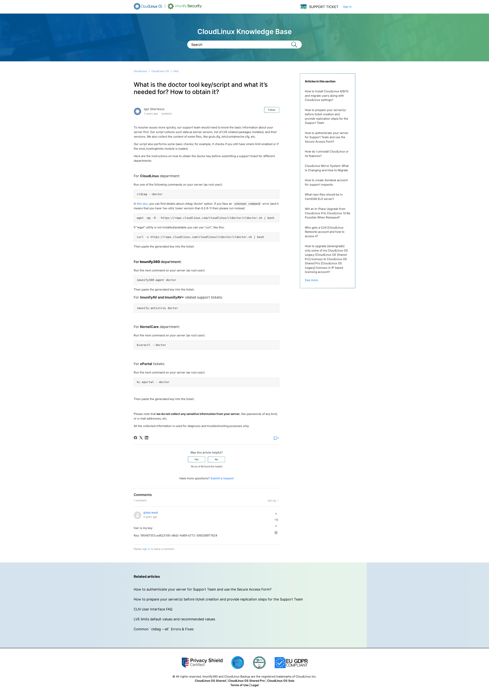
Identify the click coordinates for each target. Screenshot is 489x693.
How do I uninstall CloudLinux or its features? (327, 154)
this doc (142, 203)
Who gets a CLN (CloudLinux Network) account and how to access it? (324, 232)
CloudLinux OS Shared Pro (246, 680)
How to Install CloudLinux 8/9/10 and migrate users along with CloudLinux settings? (326, 95)
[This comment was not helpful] (276, 526)
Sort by (272, 500)
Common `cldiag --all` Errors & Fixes (163, 629)
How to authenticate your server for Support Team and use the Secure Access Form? (326, 137)
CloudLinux (140, 71)
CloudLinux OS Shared (210, 680)
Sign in (347, 6)
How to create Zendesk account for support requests (326, 182)
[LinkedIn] (146, 437)
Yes (196, 459)
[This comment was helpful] (276, 513)
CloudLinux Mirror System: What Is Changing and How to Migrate (327, 168)
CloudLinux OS (160, 71)
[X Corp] (141, 437)
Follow (271, 109)
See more (311, 280)
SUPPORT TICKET (323, 7)
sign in (146, 548)
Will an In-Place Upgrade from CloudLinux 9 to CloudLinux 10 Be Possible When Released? (327, 213)
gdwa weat (150, 512)
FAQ (175, 71)
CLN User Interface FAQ (153, 609)
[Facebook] (135, 437)
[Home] (168, 9)
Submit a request (222, 478)
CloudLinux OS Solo (280, 680)
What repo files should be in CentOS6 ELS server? (324, 197)
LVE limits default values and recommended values (174, 619)
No (216, 459)
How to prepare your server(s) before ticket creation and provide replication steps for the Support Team (326, 116)
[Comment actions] (276, 532)
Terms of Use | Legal (244, 685)
